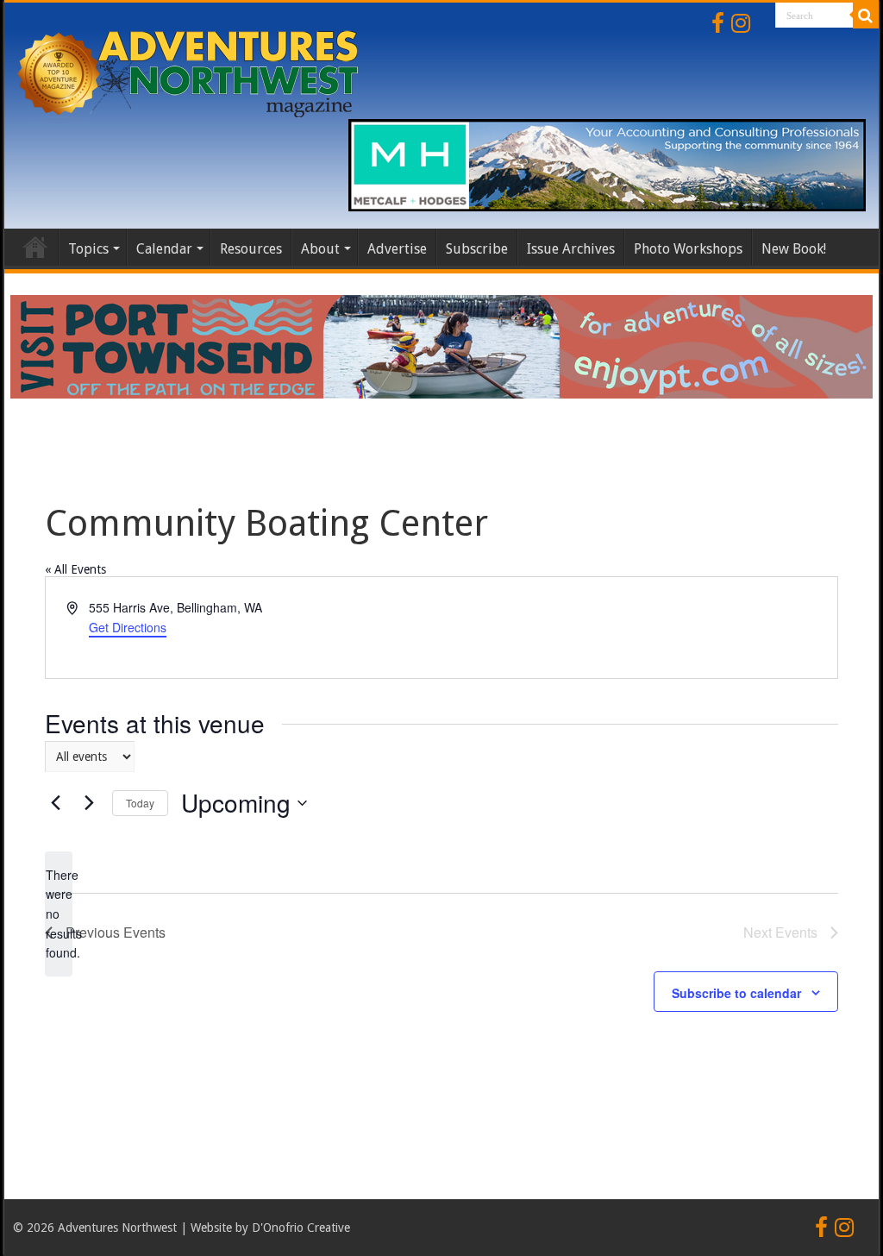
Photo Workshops (688, 249)
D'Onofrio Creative (301, 1227)
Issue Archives (571, 249)
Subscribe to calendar (736, 993)
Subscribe (477, 249)
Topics (88, 249)
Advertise (397, 249)
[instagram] (741, 23)
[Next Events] (88, 803)
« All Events (75, 569)
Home (35, 247)
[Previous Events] (55, 803)
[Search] (866, 15)
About (320, 249)
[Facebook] (718, 23)
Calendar (164, 249)
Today (140, 802)
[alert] (58, 914)
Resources (251, 249)
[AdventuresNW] (189, 70)
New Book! (793, 249)
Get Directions (127, 627)
